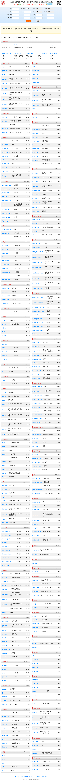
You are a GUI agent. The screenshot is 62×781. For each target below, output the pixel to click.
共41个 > (27, 63)
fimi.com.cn (35, 231)
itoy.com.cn (35, 442)
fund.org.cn (35, 749)
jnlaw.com (5, 292)
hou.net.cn (35, 591)
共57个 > (58, 738)
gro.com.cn (35, 141)
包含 (11, 9)
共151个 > (57, 427)
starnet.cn (5, 638)
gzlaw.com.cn (36, 458)
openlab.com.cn (37, 399)
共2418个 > (26, 570)
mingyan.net (36, 506)
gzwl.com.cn (36, 186)
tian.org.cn (35, 728)
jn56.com (4, 312)
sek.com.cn (35, 164)
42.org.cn (35, 667)
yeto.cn (4, 469)
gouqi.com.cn (36, 247)
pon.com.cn (35, 149)
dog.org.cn (35, 745)
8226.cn (4, 332)
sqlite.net (35, 554)
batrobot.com (6, 264)
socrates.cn (5, 604)
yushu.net (35, 515)
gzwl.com (4, 93)
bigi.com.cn (35, 223)
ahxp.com (4, 132)
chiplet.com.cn (36, 370)
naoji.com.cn (36, 243)
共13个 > (58, 63)
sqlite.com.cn (36, 493)
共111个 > (27, 137)
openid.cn (4, 626)
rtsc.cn (4, 392)
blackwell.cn (5, 574)
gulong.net (35, 535)
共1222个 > (57, 383)
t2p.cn (3, 755)
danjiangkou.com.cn (38, 297)
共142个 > (27, 662)
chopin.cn (4, 589)
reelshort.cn (5, 720)
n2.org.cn (35, 769)
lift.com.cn (35, 346)
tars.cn (4, 585)
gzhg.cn (4, 424)
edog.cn (4, 669)
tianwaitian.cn (6, 565)
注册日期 (9, 15)
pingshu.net (35, 524)
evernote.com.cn (37, 396)
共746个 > (27, 709)
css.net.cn (35, 620)
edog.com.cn (36, 438)
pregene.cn (5, 735)
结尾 (28, 9)
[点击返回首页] (3, 3)
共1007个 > (26, 389)
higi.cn (4, 454)
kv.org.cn (35, 691)
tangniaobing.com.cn (38, 330)
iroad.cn (4, 680)
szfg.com (4, 99)
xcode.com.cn (36, 435)
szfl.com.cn (35, 198)
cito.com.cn (35, 235)
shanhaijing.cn (6, 531)
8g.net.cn (35, 640)
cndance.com (6, 272)
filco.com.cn (36, 486)
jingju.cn (4, 497)
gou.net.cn (35, 580)
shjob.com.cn (36, 462)
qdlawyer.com (6, 296)
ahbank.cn (5, 689)
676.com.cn (35, 82)
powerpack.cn (6, 630)
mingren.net (36, 502)
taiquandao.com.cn (38, 326)
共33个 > (58, 576)
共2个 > (27, 364)
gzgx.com (4, 83)
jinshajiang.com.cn (38, 307)
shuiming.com (6, 152)
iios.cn (3, 443)
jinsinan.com (5, 193)
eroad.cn (4, 673)
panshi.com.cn (36, 257)
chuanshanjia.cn (6, 554)
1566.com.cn (36, 95)
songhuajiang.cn (6, 535)
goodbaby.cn (5, 653)
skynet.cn (4, 634)
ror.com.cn (35, 160)
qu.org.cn (35, 723)
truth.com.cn (36, 363)
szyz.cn (4, 420)
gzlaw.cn (4, 700)
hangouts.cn (5, 716)
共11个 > (27, 284)
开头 (24, 9)
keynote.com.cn (37, 387)
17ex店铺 (44, 777)
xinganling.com (6, 221)
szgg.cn (4, 415)
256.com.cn (35, 71)
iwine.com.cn (36, 446)
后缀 (34, 9)
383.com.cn (35, 74)
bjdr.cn (4, 396)
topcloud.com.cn (37, 422)
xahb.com (4, 125)
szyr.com (4, 104)
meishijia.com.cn (37, 319)
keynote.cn (5, 621)
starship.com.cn (37, 403)
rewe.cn (4, 450)
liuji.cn (3, 501)
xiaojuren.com (6, 217)
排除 (11, 12)
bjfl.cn (3, 400)
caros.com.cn (36, 391)
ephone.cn (5, 665)
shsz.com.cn (36, 194)
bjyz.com (4, 79)
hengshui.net (36, 520)
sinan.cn (4, 509)
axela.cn (4, 743)
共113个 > (57, 498)
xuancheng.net (36, 532)
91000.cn (4, 359)
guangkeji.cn (5, 542)
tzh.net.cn (35, 571)
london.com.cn (36, 374)
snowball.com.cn (37, 418)
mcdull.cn (4, 732)
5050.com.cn (36, 109)
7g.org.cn (35, 765)
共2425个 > (26, 617)
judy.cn (4, 613)
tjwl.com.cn (35, 211)
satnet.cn (4, 642)
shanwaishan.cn (6, 561)
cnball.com (5, 253)
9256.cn (4, 320)
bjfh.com (4, 71)
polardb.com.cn (37, 490)
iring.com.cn (36, 431)
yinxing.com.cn (36, 268)
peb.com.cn (35, 156)
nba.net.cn (35, 624)
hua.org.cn (35, 718)
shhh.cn (4, 410)
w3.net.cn (35, 644)
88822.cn (4, 348)
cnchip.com (5, 245)
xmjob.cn (4, 704)
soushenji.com (6, 209)
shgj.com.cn (36, 190)
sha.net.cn (35, 595)
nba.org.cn (35, 753)
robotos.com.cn (37, 415)
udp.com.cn (35, 152)
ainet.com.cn (36, 407)
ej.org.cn (35, 687)
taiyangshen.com (7, 185)
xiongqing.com (6, 176)
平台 (34, 12)
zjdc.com (4, 109)
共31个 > (58, 451)
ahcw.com (5, 128)
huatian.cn (5, 485)
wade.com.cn (36, 367)
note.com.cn (36, 355)
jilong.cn (4, 514)
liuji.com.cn (35, 283)
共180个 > (57, 293)
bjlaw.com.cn (36, 454)
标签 (45, 12)
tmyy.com (4, 67)
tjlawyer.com (5, 288)
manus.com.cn (36, 342)
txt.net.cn (35, 616)
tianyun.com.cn (37, 262)
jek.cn (3, 384)
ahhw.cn (4, 477)
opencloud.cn (6, 649)
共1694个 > (57, 339)
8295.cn (4, 335)
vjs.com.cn (35, 133)
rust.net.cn (35, 627)
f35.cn (3, 759)
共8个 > (27, 340)
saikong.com (5, 160)
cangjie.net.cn (36, 604)
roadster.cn (5, 581)
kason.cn (4, 724)
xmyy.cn (4, 434)
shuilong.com (6, 145)
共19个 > (27, 317)
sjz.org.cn (35, 703)
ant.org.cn (35, 742)
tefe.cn (4, 462)
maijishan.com (6, 205)
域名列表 (17, 777)
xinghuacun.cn (6, 546)
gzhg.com (4, 88)
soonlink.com (6, 261)
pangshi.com (5, 148)
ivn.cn (3, 380)
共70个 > (27, 685)
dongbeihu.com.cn (38, 315)
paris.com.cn (36, 378)
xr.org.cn (35, 683)
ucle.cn (4, 465)
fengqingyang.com (7, 189)
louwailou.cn (5, 558)
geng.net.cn (36, 588)
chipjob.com (5, 268)
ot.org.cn (35, 695)
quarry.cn (4, 600)
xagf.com (4, 117)
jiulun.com (5, 156)
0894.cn (4, 324)
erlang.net (35, 550)
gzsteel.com (5, 303)
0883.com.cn (36, 105)
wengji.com (5, 171)
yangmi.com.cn (37, 288)
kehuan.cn (5, 489)
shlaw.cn (4, 697)
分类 (45, 9)
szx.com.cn (35, 117)
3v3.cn (4, 767)
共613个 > (27, 181)
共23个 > (58, 87)
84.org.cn (35, 671)
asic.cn (4, 446)
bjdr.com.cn (35, 178)
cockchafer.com (6, 229)
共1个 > (27, 308)
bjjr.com (4, 74)
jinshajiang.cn (6, 539)
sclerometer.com (7, 237)
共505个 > (27, 439)
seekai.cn (4, 657)
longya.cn (4, 519)
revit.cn (4, 739)
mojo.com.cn (36, 351)
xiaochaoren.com (7, 213)
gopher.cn (5, 609)
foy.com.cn (35, 137)
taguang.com (5, 164)
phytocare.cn (5, 747)
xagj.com (4, 121)
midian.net (35, 540)
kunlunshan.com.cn (38, 311)
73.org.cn (35, 660)
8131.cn (4, 328)
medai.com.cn (36, 411)
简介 (22, 12)
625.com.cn (35, 78)
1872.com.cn (36, 90)
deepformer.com (6, 276)
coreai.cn (4, 645)
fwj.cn (3, 368)
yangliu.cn (5, 523)
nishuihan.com (6, 196)
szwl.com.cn (36, 203)
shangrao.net (36, 528)
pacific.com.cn (36, 359)
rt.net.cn (34, 563)
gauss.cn (4, 578)
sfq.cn (3, 371)
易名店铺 (37, 777)
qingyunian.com (6, 200)
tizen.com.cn (36, 478)
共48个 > (58, 708)
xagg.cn (4, 473)
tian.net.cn (35, 584)
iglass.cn (4, 677)
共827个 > (27, 527)
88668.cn (4, 355)
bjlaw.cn (4, 693)
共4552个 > (57, 240)
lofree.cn (4, 728)
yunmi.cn (4, 493)
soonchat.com (6, 280)
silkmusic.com (6, 257)
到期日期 (9, 18)
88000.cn (4, 344)
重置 (38, 21)
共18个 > (58, 122)
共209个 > (27, 752)
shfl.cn (4, 404)
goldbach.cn (5, 594)
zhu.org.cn (35, 732)
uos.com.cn (35, 126)
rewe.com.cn (36, 220)
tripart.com (5, 249)
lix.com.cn (35, 145)
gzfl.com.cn (35, 207)
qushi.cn (4, 504)
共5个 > (27, 113)
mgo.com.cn (36, 130)
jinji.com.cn (35, 278)
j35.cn (3, 763)
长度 (34, 18)
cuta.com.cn (36, 227)
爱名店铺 (31, 777)
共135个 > (57, 475)
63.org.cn (35, 656)
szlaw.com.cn (36, 470)
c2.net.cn (35, 647)
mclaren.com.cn (37, 482)
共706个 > (57, 169)
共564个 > (57, 216)
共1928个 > (26, 482)
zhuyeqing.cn (6, 550)
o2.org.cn (35, 761)
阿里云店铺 (24, 777)
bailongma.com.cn (37, 334)
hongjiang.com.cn (37, 252)
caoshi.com (5, 141)
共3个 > (58, 636)
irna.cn (4, 458)
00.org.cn (35, 663)
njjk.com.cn (35, 173)
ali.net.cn (35, 608)
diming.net (35, 509)
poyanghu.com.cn (37, 322)
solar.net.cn (35, 631)
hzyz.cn (4, 430)
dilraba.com (5, 233)
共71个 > (27, 242)
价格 (34, 15)
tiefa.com (4, 167)
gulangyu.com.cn (37, 303)
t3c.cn (3, 771)
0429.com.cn (36, 100)
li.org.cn (34, 713)
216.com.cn (35, 67)
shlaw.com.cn (36, 466)
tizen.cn (4, 713)
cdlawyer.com (6, 299)
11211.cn (4, 352)
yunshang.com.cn (37, 273)
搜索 (28, 21)
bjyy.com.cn (36, 181)
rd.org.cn (35, 680)
